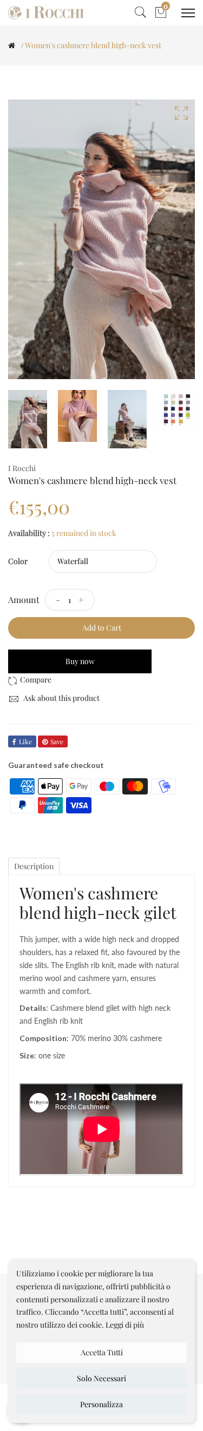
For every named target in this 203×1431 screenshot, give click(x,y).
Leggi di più (125, 1325)
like (25, 741)
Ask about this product (61, 698)
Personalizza (101, 1404)
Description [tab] (34, 866)
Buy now (80, 661)
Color (18, 561)
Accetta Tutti (102, 1352)
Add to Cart (101, 627)
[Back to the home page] (11, 45)
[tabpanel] (27, 419)
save (56, 741)
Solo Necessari (101, 1378)
